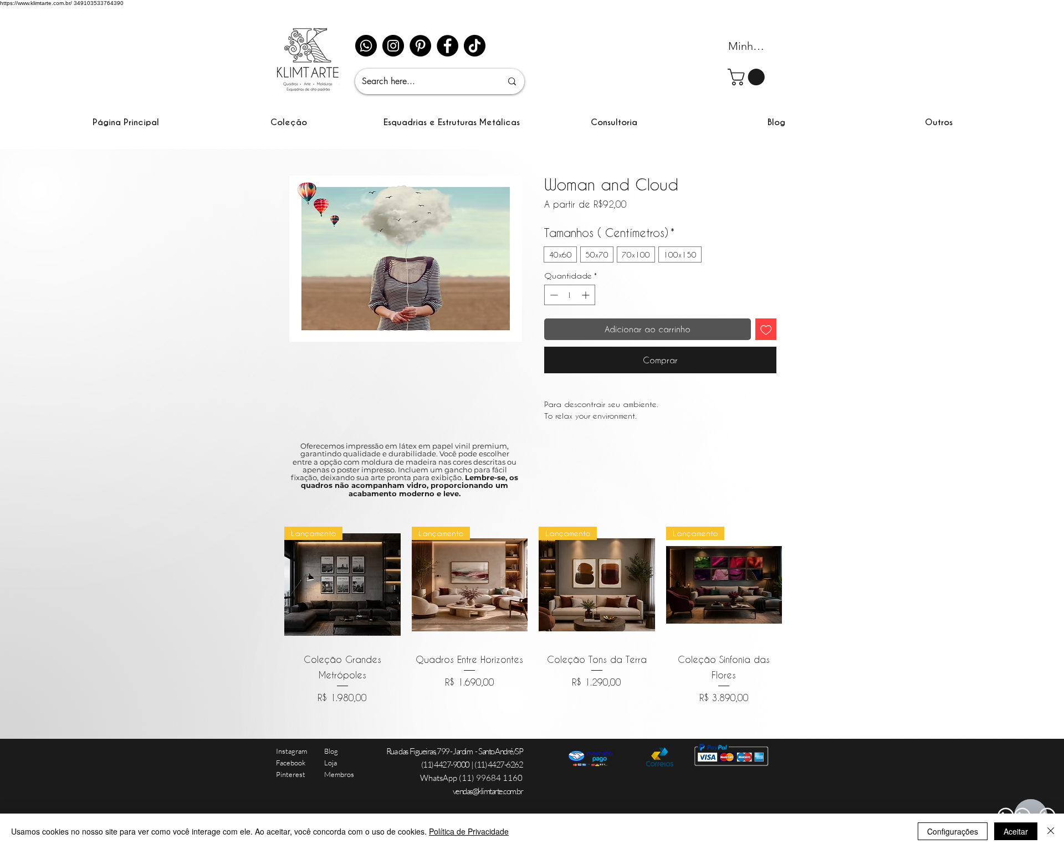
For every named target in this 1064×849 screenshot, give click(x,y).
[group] (533, 615)
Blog (331, 751)
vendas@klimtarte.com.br (488, 791)
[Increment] (587, 295)
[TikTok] (474, 45)
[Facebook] (447, 45)
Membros (339, 774)
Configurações (952, 831)
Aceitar (1016, 831)
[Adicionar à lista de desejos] (766, 329)
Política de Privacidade (469, 831)
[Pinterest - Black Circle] (420, 45)
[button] (288, 122)
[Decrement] (553, 295)
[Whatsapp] (366, 45)
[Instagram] (393, 45)
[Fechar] (1050, 831)
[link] (748, 77)
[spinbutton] (570, 295)
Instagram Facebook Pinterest (291, 763)
